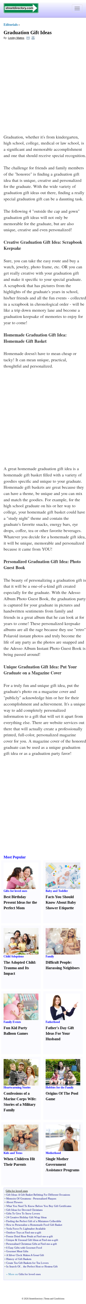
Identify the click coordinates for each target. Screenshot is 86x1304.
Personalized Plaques (44, 1198)
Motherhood (53, 1153)
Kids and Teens (13, 1153)
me (32, 1232)
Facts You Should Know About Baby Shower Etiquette (61, 902)
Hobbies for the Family (60, 1087)
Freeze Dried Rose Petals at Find (24, 1236)
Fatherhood (53, 1022)
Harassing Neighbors (63, 968)
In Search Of (13, 1266)
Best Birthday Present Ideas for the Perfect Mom (20, 902)
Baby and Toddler (57, 891)
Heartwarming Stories (17, 1087)
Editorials (11, 24)
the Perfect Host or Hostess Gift (40, 1266)
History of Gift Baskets (18, 1259)
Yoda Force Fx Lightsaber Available (26, 1228)
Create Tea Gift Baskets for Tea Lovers (27, 1262)
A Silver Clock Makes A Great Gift (25, 1255)
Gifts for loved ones (15, 891)
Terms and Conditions (54, 1298)
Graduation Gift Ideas (28, 32)
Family (50, 956)
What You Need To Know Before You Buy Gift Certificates (38, 1206)
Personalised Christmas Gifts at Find (26, 1243)
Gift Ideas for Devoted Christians (24, 1209)
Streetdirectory (36, 1298)
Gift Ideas (11, 1194)
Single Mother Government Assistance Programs (62, 1164)
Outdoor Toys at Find (18, 1232)
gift (39, 1232)
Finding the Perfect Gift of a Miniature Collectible (33, 1221)
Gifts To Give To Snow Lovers (23, 1213)
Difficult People (58, 962)
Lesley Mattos (16, 37)
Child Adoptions (14, 956)
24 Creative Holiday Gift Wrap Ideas (26, 1217)
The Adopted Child (19, 962)
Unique (10, 1239)
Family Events (12, 1022)
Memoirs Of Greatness (18, 1198)
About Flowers (14, 1202)
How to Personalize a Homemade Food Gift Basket (34, 1224)
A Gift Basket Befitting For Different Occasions (44, 1194)
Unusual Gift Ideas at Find (32, 1239)
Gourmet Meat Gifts (17, 1251)
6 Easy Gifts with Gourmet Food (24, 1247)
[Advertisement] (43, 88)
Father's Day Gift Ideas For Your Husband (60, 1033)
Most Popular (15, 857)
